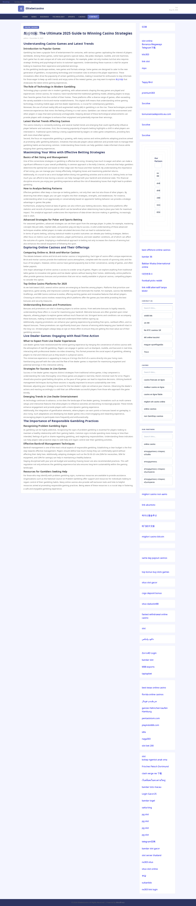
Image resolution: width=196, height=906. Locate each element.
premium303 (148, 92)
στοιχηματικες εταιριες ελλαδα (154, 452)
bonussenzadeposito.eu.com (156, 114)
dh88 (158, 190)
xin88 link (148, 315)
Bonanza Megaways (152, 44)
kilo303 (145, 54)
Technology (58, 17)
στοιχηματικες (150, 461)
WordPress (120, 902)
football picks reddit (152, 280)
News (34, 17)
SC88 (144, 26)
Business (44, 17)
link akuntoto (148, 504)
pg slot (145, 814)
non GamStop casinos (153, 416)
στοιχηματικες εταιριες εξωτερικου (154, 470)
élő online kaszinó (151, 337)
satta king (147, 807)
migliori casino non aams (154, 494)
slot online (147, 40)
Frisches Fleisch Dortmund (155, 766)
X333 (158, 205)
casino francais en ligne (154, 380)
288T (158, 198)
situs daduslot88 (150, 603)
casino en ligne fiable (153, 394)
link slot (146, 61)
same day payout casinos (154, 557)
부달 (144, 875)
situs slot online (150, 868)
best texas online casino (154, 687)
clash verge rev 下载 (152, 773)
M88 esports (148, 666)
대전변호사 (147, 273)
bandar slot (147, 659)
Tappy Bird (147, 82)
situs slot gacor (149, 582)
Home (25, 17)
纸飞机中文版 (148, 526)
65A (158, 212)
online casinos (150, 409)
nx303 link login (150, 889)
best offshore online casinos (156, 249)
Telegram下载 (149, 47)
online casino (149, 444)
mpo (144, 68)
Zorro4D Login (149, 653)
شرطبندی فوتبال (149, 701)
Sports (71, 17)
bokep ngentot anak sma (154, 759)
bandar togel (148, 800)
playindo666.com (150, 725)
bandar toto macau (151, 787)
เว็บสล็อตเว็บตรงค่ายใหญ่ (153, 780)
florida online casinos (152, 694)
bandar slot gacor (151, 848)
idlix (144, 732)
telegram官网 (148, 841)
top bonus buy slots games (155, 571)
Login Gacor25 (149, 793)
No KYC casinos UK (152, 330)
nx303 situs (147, 862)
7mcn (146, 352)
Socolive (146, 103)
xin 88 (146, 323)
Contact (93, 17)
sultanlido (147, 882)
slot (144, 628)
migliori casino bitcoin (153, 536)
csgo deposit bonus (152, 593)
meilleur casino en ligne (154, 387)
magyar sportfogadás (153, 344)
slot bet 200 (148, 745)
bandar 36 (147, 256)
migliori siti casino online (154, 402)
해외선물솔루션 (149, 515)
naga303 (146, 738)
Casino (82, 17)
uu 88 (158, 174)
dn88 (158, 183)
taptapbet (147, 673)
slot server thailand (151, 855)
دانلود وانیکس (148, 639)
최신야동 (119, 79)
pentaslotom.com (151, 718)
